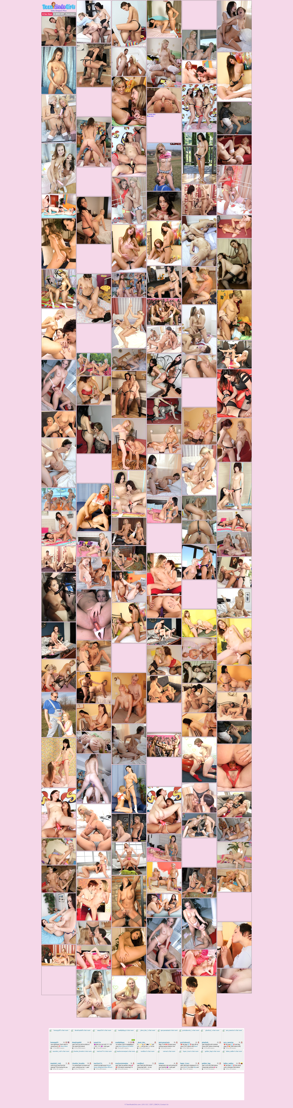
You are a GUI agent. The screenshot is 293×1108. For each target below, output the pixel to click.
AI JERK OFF (58, 14)
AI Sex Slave (47, 14)
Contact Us (164, 1104)
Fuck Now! (70, 14)
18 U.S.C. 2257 (147, 1104)
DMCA (156, 1104)
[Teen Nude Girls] (58, 5)
